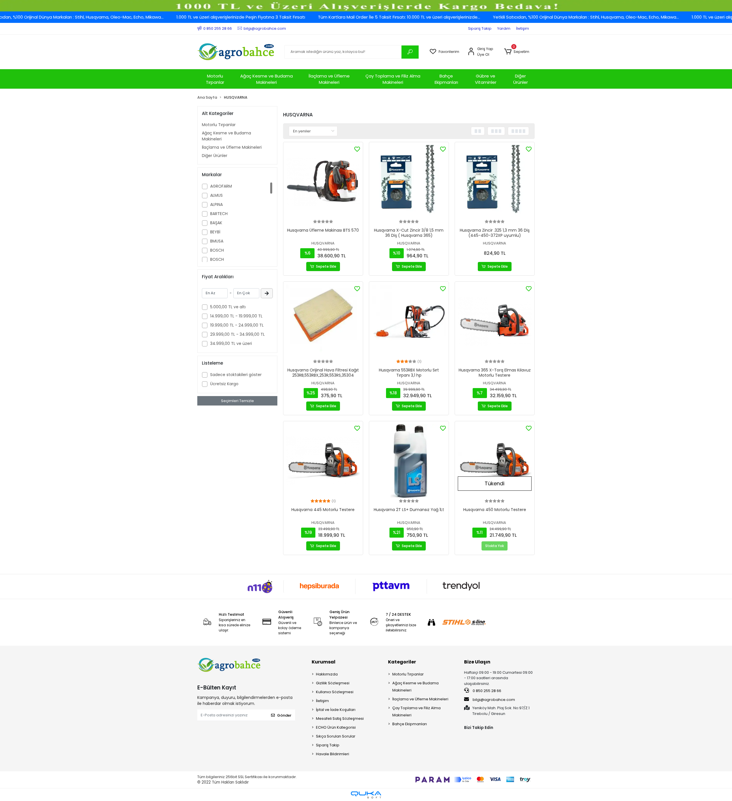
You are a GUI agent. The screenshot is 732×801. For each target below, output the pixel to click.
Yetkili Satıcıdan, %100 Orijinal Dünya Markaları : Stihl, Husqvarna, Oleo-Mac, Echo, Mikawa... (556, 17)
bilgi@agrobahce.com (494, 699)
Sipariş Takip (480, 28)
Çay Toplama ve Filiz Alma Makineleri (392, 79)
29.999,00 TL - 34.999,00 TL (237, 334)
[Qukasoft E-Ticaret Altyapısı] (366, 794)
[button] (516, 52)
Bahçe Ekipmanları (446, 79)
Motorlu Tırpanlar (215, 79)
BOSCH (217, 250)
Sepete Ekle (326, 266)
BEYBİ (215, 232)
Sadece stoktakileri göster (236, 374)
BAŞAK (216, 223)
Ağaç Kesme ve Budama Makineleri (266, 79)
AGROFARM (221, 186)
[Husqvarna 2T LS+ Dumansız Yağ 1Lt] (409, 461)
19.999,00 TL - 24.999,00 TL (237, 325)
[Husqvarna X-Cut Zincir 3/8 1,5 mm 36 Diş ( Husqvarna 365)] (409, 182)
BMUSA (216, 241)
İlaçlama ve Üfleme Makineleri (329, 79)
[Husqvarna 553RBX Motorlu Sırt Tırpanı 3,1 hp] (409, 321)
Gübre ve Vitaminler (485, 79)
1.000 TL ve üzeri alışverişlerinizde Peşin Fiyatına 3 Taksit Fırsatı (210, 17)
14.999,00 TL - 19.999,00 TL (236, 316)
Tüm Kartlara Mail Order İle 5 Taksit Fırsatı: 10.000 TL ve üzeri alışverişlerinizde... (369, 17)
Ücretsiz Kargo (224, 384)
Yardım (503, 28)
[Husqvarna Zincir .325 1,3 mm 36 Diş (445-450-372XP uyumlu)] (495, 182)
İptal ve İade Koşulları (335, 709)
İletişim (522, 28)
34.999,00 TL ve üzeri (231, 343)
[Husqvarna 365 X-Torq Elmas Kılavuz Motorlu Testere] (495, 321)
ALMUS (216, 195)
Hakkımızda (327, 674)
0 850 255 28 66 (486, 690)
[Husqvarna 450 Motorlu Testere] (495, 461)
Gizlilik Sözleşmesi (332, 683)
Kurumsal (323, 662)
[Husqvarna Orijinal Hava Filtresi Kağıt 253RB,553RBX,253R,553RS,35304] (323, 321)
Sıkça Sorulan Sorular (335, 736)
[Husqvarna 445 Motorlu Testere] (323, 461)
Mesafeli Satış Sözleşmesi (340, 718)
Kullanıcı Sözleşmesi (334, 692)
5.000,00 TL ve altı (228, 307)
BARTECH (219, 213)
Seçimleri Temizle (237, 401)
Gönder (284, 715)
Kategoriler (402, 662)
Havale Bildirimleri (332, 754)
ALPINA (216, 204)
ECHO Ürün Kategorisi (336, 727)
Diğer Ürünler (520, 79)
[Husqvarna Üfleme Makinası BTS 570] (323, 182)
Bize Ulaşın (477, 662)
